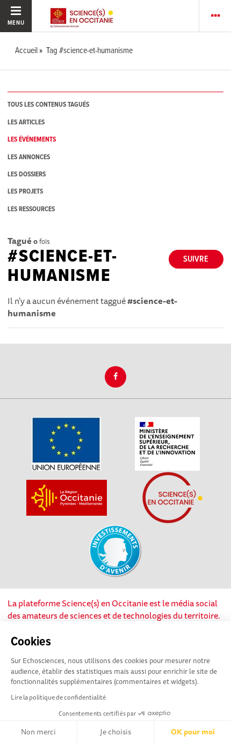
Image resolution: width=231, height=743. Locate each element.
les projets (25, 191)
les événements (32, 139)
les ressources (31, 209)
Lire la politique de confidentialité (58, 697)
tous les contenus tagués (48, 104)
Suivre (195, 259)
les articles (26, 122)
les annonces (29, 157)
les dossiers (27, 174)
